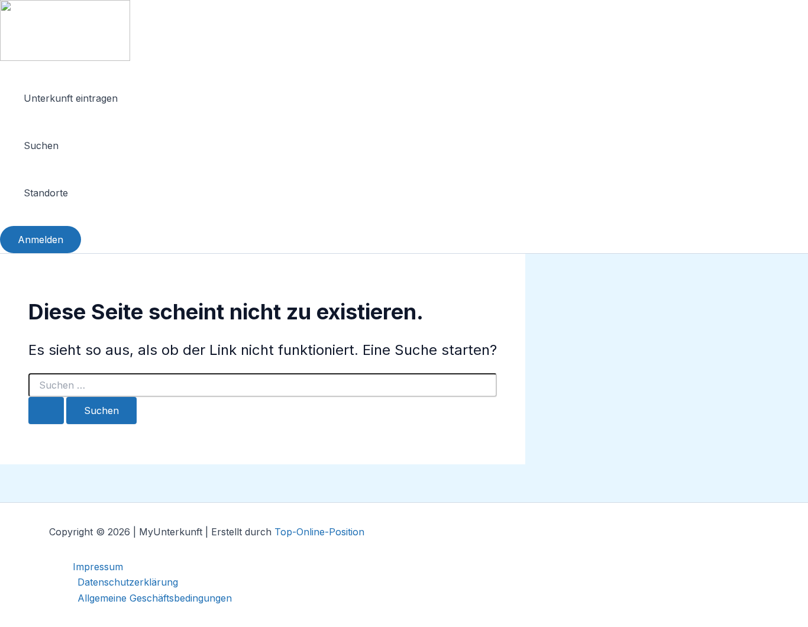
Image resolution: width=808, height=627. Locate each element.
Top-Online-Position (319, 532)
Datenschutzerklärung (127, 582)
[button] (40, 239)
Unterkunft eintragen (71, 98)
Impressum (98, 567)
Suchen (41, 145)
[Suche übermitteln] (46, 410)
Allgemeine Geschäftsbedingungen (154, 598)
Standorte (46, 193)
